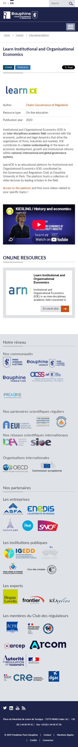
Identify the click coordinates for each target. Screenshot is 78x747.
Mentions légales (65, 735)
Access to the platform (17, 188)
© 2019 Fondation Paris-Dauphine (21, 735)
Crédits (33, 740)
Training (19, 35)
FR (4, 3)
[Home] (20, 15)
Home (7, 35)
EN (12, 3)
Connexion (48, 740)
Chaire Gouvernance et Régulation (47, 105)
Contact (47, 735)
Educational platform (39, 35)
